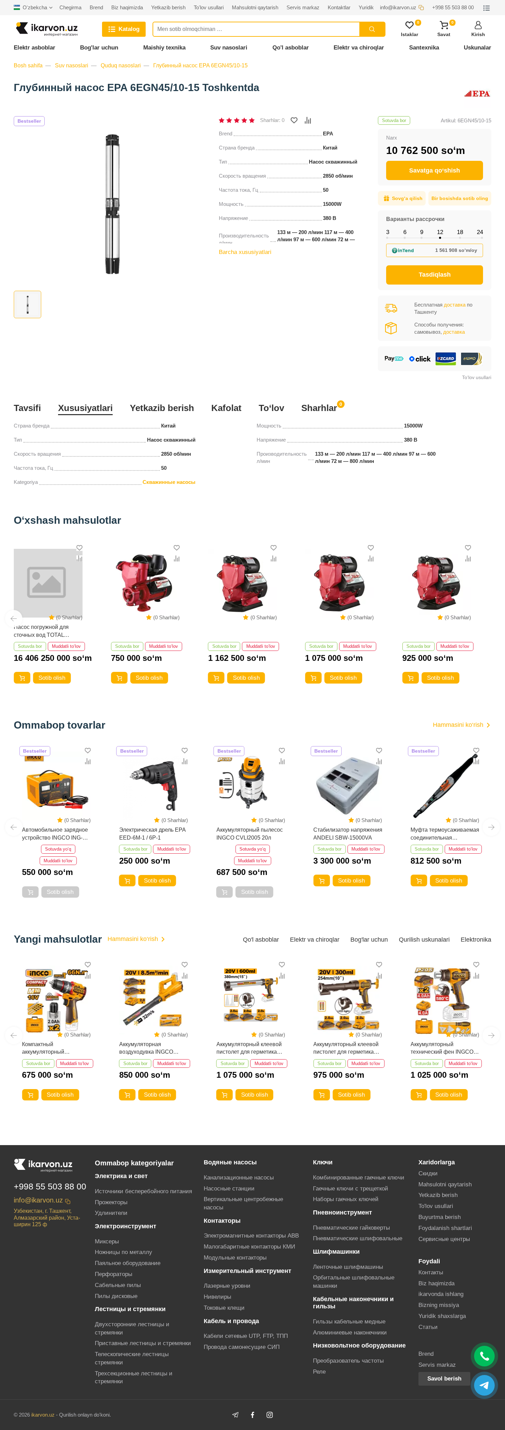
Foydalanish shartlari (445, 1228)
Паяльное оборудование (127, 1263)
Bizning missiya (438, 1305)
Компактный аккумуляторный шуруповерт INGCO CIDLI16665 (47, 1048)
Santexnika (424, 47)
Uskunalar (477, 47)
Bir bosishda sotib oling (459, 198)
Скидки (428, 1173)
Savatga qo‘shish (434, 170)
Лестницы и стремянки (130, 1309)
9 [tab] (421, 232)
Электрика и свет (121, 1176)
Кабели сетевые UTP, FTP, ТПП (246, 1336)
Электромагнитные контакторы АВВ (251, 1235)
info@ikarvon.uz (38, 1200)
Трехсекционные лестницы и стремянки (133, 1377)
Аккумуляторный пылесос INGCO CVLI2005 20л (249, 833)
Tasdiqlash (435, 274)
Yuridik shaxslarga (442, 1316)
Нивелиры (217, 1297)
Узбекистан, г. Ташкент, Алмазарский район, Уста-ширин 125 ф (47, 1217)
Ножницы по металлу (123, 1252)
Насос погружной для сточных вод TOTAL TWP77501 (41, 631)
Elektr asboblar (34, 47)
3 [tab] (387, 232)
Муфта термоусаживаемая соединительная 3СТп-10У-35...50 (445, 834)
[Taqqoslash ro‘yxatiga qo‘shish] (308, 120)
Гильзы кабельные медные (349, 1321)
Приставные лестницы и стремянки (143, 1343)
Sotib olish (51, 678)
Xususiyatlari (85, 408)
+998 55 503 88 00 (50, 1186)
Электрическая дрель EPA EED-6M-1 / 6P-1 (152, 833)
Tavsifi (27, 408)
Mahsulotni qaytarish (445, 1184)
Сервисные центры (444, 1239)
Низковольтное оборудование (359, 1345)
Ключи (323, 1162)
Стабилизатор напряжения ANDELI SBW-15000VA (347, 833)
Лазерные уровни (227, 1286)
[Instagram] (270, 1415)
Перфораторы (113, 1274)
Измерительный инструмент (247, 1270)
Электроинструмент (125, 1226)
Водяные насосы (230, 1162)
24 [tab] (480, 232)
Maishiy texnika (164, 47)
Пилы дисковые (116, 1296)
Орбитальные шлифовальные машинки (353, 1281)
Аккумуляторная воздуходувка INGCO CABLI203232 (146, 1048)
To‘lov (271, 408)
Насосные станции (229, 1188)
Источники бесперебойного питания (143, 1191)
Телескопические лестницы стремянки (132, 1358)
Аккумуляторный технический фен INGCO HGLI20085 (442, 1048)
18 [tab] (460, 232)
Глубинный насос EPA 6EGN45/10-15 (200, 65)
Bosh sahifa (28, 65)
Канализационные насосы (239, 1177)
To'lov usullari (435, 1206)
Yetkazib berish (162, 408)
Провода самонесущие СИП (242, 1347)
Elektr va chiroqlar (359, 47)
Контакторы (222, 1220)
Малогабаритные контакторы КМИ (249, 1246)
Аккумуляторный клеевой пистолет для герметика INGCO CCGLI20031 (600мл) (249, 1048)
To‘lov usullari (476, 377)
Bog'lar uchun (99, 47)
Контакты (430, 1272)
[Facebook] (252, 1415)
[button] (13, 618)
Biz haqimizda (436, 1283)
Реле (319, 1371)
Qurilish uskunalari (424, 939)
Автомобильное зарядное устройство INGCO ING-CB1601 (55, 834)
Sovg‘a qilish (407, 198)
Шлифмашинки (336, 1251)
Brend (426, 1354)
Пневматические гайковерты (351, 1227)
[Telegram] (235, 1415)
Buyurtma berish (439, 1217)
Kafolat (226, 408)
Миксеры (107, 1241)
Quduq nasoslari (121, 65)
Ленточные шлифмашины (348, 1267)
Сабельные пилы (118, 1285)
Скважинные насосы (169, 482)
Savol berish (444, 1378)
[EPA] (477, 94)
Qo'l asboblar (290, 47)
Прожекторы (111, 1202)
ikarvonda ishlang (440, 1294)
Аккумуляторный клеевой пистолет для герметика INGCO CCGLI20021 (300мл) (346, 1048)
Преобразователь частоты (348, 1360)
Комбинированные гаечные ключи (358, 1177)
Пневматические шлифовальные (357, 1238)
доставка (454, 305)
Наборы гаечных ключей (346, 1199)
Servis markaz (437, 1365)
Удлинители (111, 1213)
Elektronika (476, 939)
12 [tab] (440, 232)
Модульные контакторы (235, 1257)
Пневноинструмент (342, 1212)
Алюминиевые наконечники (350, 1332)
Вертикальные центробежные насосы (243, 1203)
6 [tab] (404, 232)
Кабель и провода (231, 1321)
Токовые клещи (224, 1308)
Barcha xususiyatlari (245, 252)
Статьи (428, 1327)
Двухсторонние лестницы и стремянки (132, 1328)
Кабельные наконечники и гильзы (353, 1303)
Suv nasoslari (228, 47)
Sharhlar (319, 407)
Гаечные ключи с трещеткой (350, 1188)
